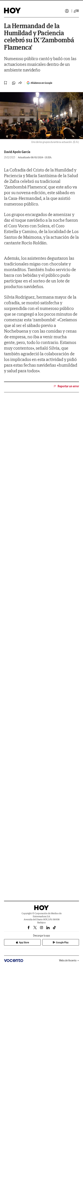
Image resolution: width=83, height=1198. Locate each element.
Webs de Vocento (68, 960)
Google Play (62, 942)
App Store (24, 942)
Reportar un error (68, 386)
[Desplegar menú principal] (76, 11)
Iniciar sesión (66, 11)
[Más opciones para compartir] (20, 83)
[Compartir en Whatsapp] (13, 83)
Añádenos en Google (41, 82)
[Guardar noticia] (5, 82)
